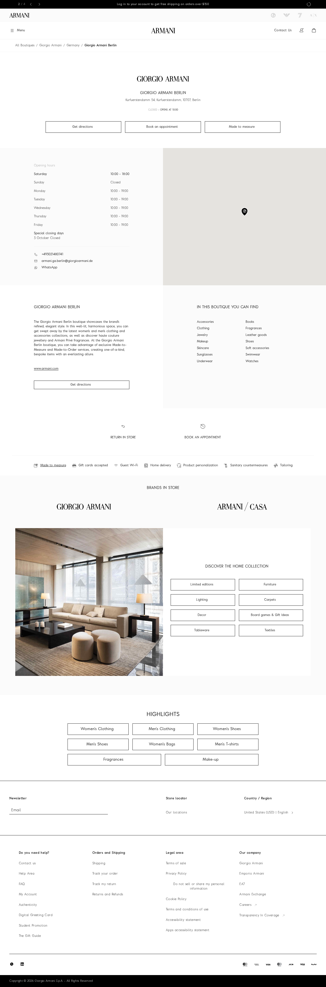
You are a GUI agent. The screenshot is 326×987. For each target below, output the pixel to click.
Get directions (80, 384)
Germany (73, 45)
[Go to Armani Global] (19, 15)
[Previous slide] (31, 4)
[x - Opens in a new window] (11, 964)
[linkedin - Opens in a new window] (22, 964)
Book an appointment (162, 126)
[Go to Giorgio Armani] (273, 15)
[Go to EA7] (300, 15)
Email (16, 810)
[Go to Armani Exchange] (313, 15)
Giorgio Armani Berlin (100, 45)
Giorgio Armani (50, 45)
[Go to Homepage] (163, 30)
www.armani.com (46, 368)
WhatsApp (49, 267)
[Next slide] (39, 4)
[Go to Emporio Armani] (286, 15)
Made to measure (242, 126)
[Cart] (314, 30)
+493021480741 (52, 254)
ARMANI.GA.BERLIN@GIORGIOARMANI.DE (67, 261)
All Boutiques (24, 45)
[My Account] (301, 30)
